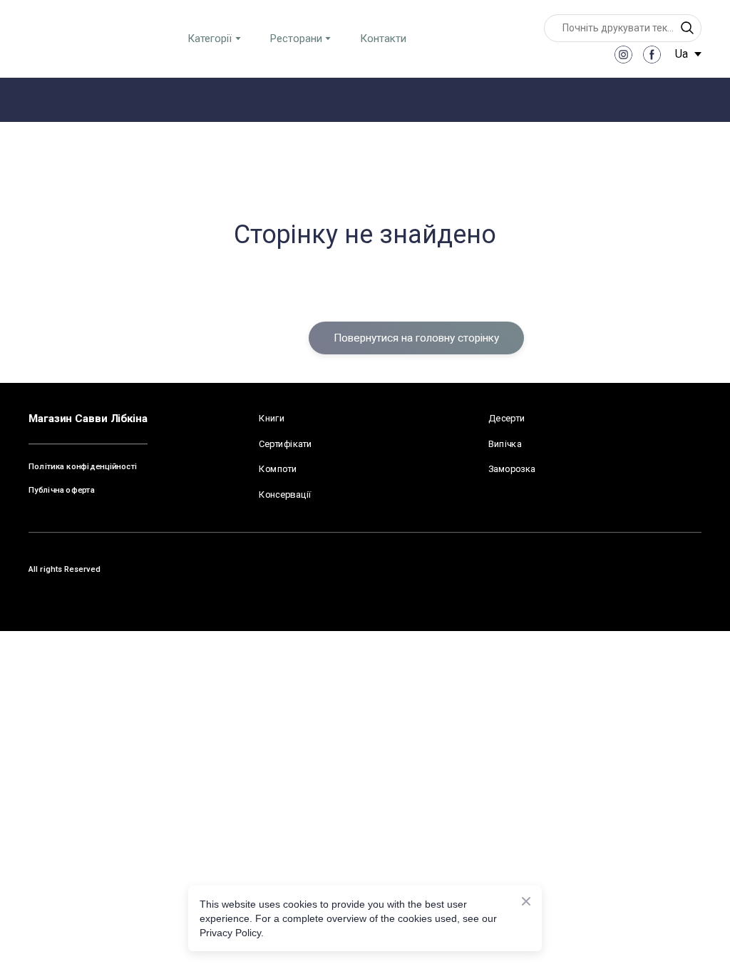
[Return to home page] (65, 38)
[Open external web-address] (676, 419)
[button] (687, 27)
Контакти (383, 38)
